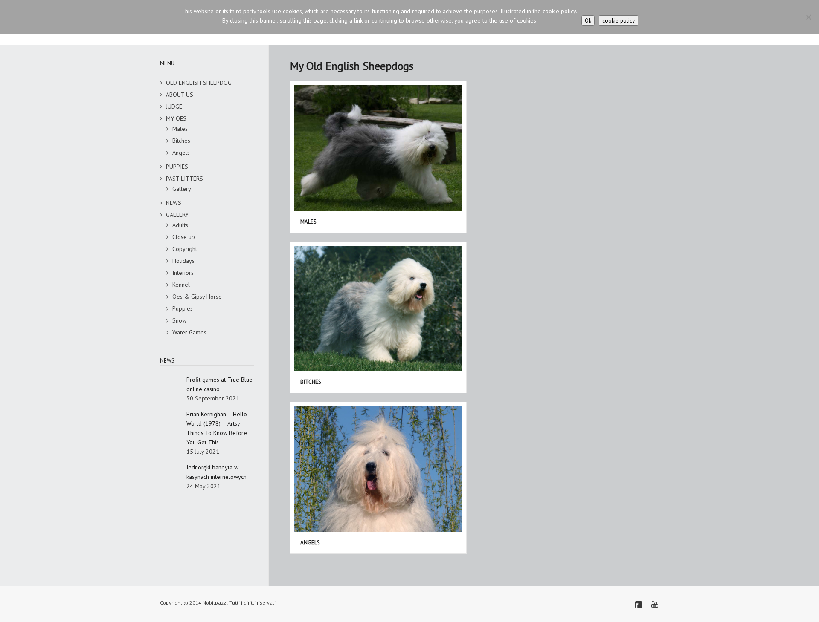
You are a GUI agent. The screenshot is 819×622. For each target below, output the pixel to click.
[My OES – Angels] (378, 469)
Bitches (181, 140)
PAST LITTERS (184, 178)
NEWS (173, 203)
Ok (588, 20)
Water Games (189, 332)
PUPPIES (177, 166)
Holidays (183, 261)
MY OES (176, 118)
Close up (183, 237)
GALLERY (177, 215)
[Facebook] (638, 604)
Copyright (184, 249)
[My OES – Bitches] (378, 309)
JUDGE (174, 106)
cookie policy (618, 20)
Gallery (181, 189)
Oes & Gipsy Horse (197, 296)
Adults (180, 225)
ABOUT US (179, 94)
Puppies (182, 308)
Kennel (181, 284)
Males (180, 128)
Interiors (183, 272)
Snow (179, 320)
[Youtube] (655, 604)
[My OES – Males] (378, 148)
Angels (181, 152)
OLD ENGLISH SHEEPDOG (199, 82)
